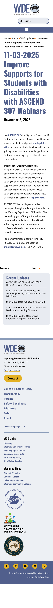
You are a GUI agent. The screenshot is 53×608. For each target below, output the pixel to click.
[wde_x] (15, 564)
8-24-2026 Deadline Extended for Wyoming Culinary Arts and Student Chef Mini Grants (26, 293)
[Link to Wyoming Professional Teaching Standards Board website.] (26, 499)
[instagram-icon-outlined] (44, 564)
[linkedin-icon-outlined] (34, 564)
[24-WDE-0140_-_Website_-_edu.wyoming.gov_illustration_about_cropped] (14, 346)
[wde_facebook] (6, 564)
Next (35, 268)
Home (7, 38)
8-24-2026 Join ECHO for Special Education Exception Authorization (23, 317)
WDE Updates (27, 38)
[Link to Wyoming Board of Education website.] (26, 523)
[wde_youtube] (25, 564)
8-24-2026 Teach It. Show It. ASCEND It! (25, 302)
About (15, 38)
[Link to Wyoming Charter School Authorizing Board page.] (26, 546)
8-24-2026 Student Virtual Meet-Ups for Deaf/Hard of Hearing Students (26, 309)
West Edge (44, 577)
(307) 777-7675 (12, 370)
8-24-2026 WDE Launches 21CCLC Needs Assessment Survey (23, 284)
